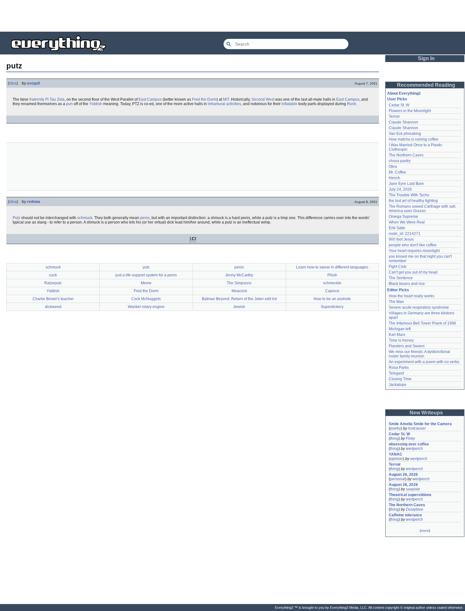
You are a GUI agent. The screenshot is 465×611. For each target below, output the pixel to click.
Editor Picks (398, 290)
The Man (396, 301)
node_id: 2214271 (404, 233)
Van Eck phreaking (405, 133)
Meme (146, 283)
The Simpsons (239, 283)
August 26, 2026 (403, 474)
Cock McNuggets (146, 299)
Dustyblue (414, 509)
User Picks (397, 99)
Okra (393, 166)
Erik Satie (397, 228)
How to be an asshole (332, 299)
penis (145, 218)
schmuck (84, 218)
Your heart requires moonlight (414, 251)
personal (397, 479)
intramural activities (224, 104)
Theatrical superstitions (410, 495)
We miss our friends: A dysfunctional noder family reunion (420, 354)
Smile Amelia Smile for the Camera (420, 424)
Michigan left (400, 329)
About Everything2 (404, 93)
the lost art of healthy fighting (413, 200)
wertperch (414, 448)
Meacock (239, 291)
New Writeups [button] (426, 412)
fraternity (36, 99)
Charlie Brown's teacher (53, 299)
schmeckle (332, 283)
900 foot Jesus (401, 239)
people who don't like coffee (413, 245)
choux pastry (400, 161)
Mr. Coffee (397, 172)
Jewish (239, 307)
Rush (351, 104)
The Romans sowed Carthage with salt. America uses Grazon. (423, 208)
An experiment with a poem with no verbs (424, 362)
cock (53, 275)
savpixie (413, 489)
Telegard (396, 373)
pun (69, 104)
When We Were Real (407, 222)
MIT (226, 99)
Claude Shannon (403, 122)
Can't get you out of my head (413, 272)
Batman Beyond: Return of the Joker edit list (239, 299)
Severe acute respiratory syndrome (419, 307)
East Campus (150, 99)
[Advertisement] (232, 16)
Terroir (394, 116)
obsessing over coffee (409, 444)
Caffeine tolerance (405, 515)
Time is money (401, 340)
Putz (16, 218)
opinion (396, 459)
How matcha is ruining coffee (413, 139)
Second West (262, 99)
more (425, 530)
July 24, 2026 (400, 189)
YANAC (395, 454)
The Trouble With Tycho (409, 195)
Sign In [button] (426, 58)
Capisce (332, 291)
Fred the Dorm (204, 99)
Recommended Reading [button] (426, 85)
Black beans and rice (407, 283)
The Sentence (401, 278)
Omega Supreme (403, 216)
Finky (410, 438)
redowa (33, 201)
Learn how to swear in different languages (332, 267)
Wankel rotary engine (146, 307)
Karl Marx (397, 334)
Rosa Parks (399, 367)
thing (394, 438)
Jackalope (397, 384)
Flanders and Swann (407, 346)
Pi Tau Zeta (55, 99)
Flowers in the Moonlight (410, 111)
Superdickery (332, 307)
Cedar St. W (399, 105)
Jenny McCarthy (239, 275)
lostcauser (417, 428)
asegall (33, 83)
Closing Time (400, 379)
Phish (332, 275)
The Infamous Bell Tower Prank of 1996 (422, 323)
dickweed (53, 307)
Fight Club (397, 266)
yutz (146, 267)
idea (13, 83)
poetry (395, 428)
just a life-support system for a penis (146, 275)
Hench (394, 178)
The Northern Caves (406, 155)
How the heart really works (411, 296)
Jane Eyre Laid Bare (406, 183)
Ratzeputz (53, 283)
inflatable (289, 104)
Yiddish (95, 104)
